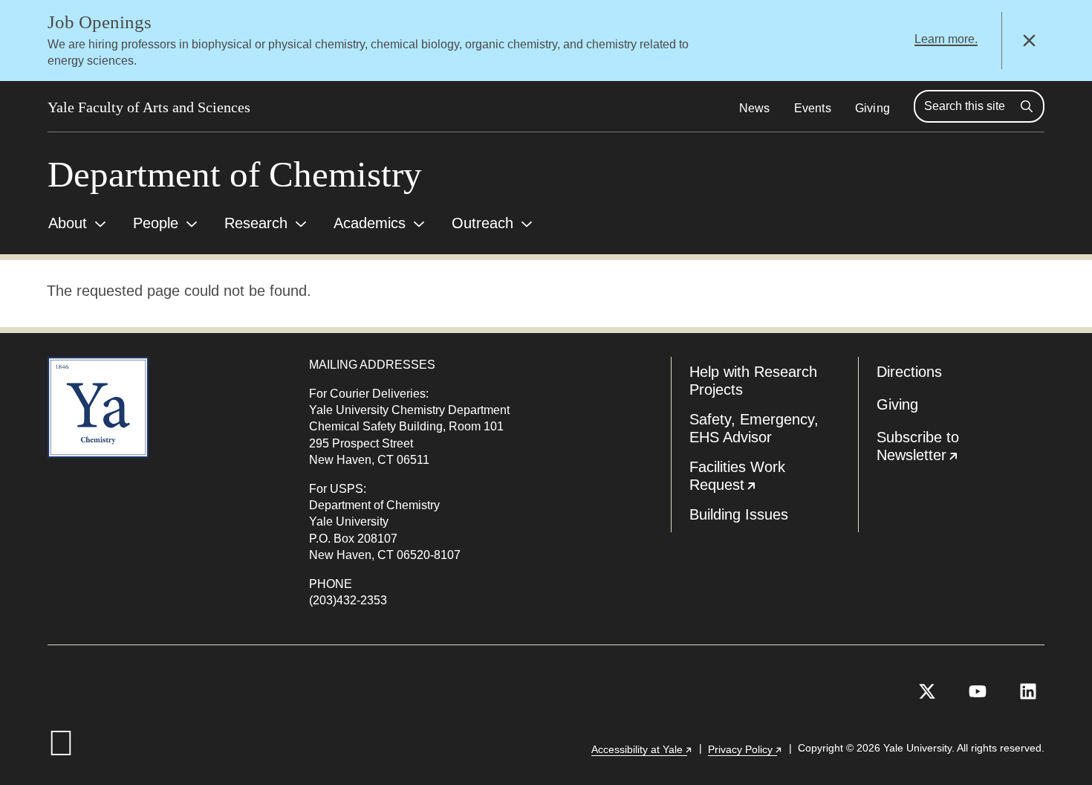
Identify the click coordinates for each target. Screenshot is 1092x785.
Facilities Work (773, 479)
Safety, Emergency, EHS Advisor (754, 428)
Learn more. (946, 39)
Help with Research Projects (753, 381)
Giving (872, 108)
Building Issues (738, 514)
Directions (909, 372)
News (754, 108)
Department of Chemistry (235, 174)
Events (812, 108)
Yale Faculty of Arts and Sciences (149, 107)
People (155, 223)
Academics (370, 223)
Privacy (745, 749)
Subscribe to (961, 449)
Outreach (482, 223)
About (67, 223)
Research (255, 223)
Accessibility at (642, 749)
